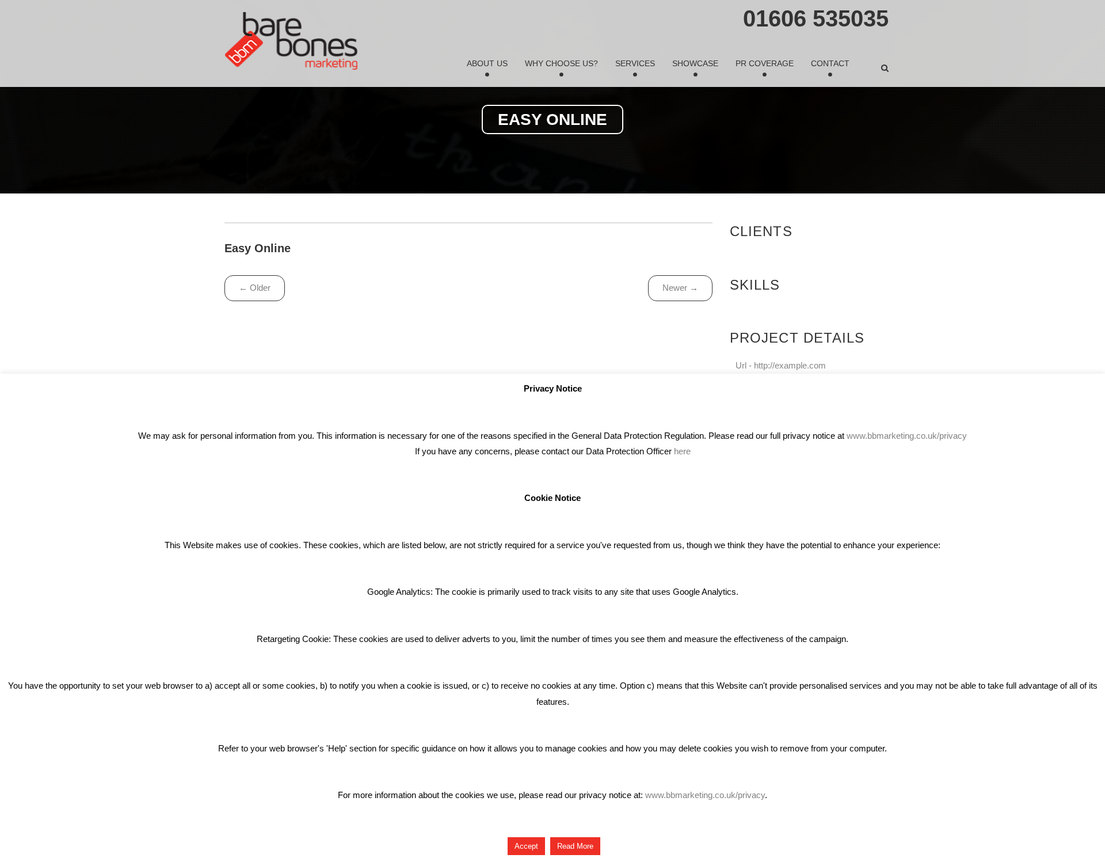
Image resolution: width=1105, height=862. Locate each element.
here (682, 451)
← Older (254, 288)
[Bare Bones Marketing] (291, 40)
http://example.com (790, 365)
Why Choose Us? (561, 63)
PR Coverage (765, 63)
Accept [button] (526, 846)
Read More (575, 846)
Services (635, 63)
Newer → (680, 288)
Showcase (695, 63)
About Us (487, 63)
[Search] (885, 68)
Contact (830, 63)
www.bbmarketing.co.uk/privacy (907, 436)
